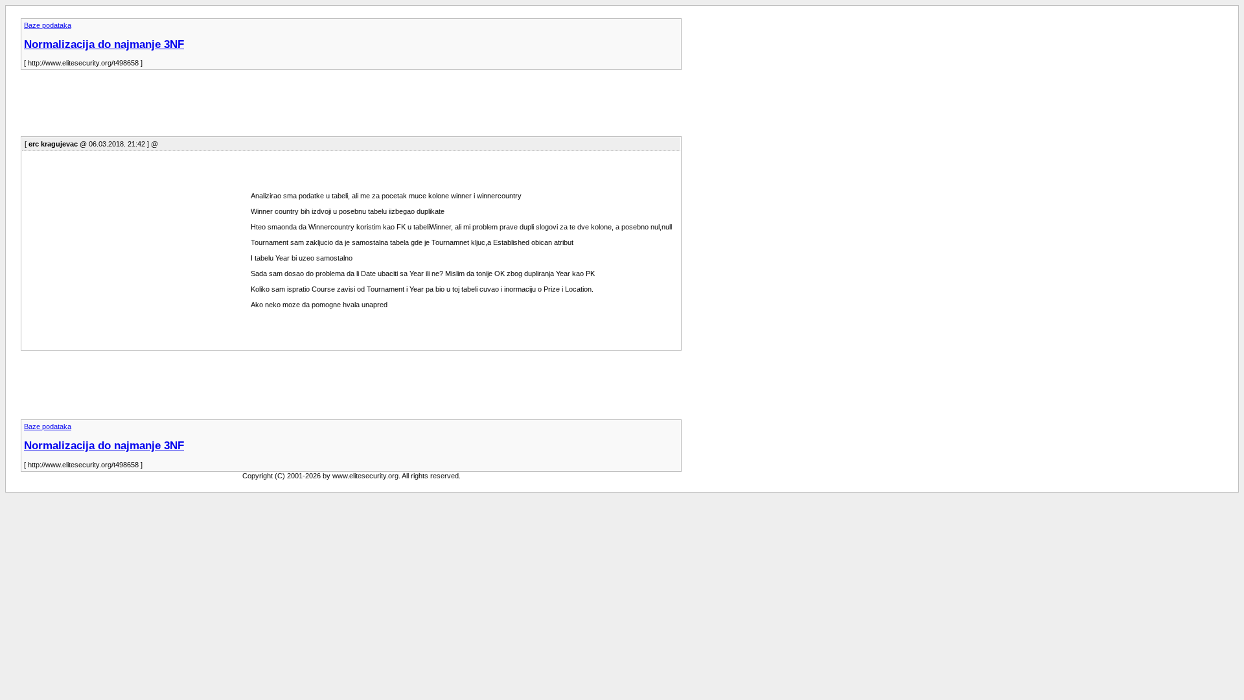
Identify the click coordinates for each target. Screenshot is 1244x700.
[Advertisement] (256, 107)
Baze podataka (47, 25)
